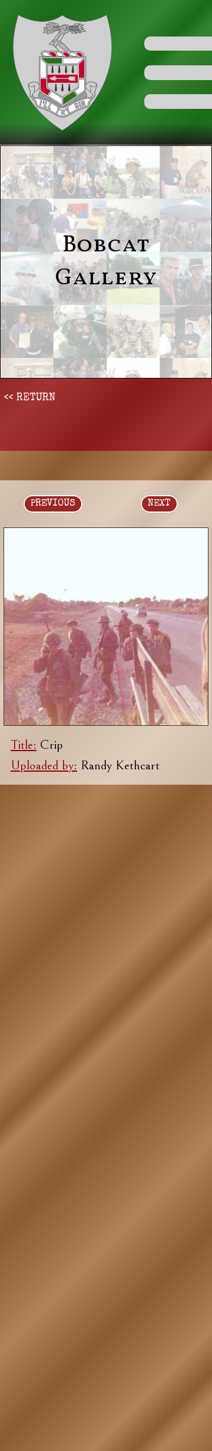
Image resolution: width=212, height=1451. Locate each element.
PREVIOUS (53, 504)
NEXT (159, 504)
